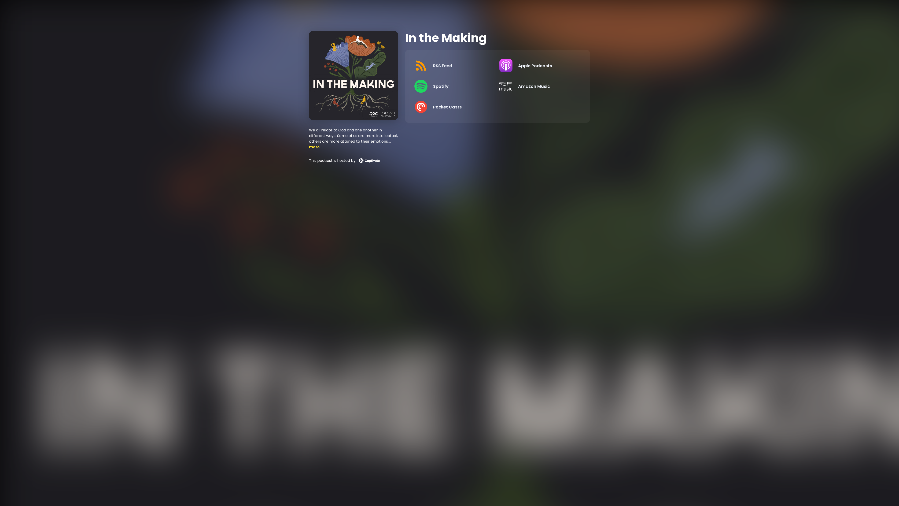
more (314, 147)
